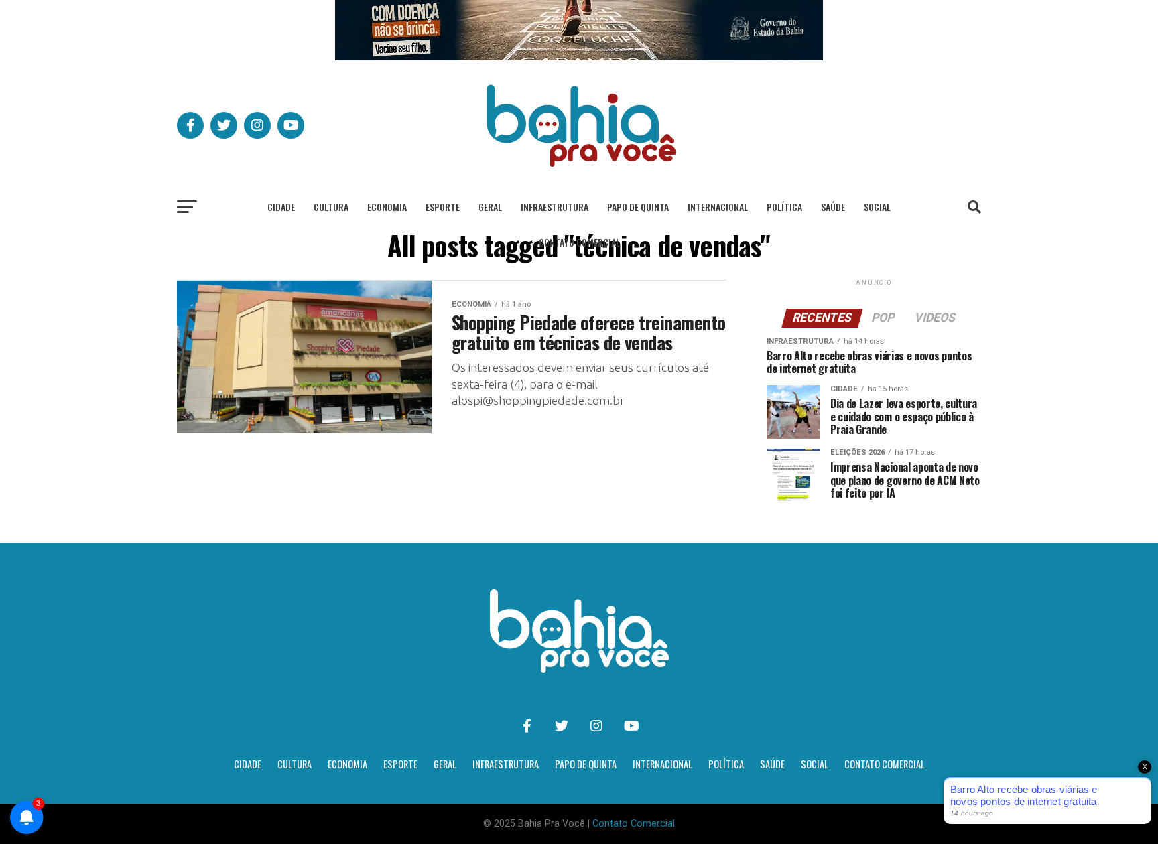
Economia (387, 207)
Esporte (443, 207)
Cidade (281, 207)
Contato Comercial (579, 242)
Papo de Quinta (638, 207)
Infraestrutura (554, 207)
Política (784, 207)
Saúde (833, 207)
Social (877, 207)
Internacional (718, 207)
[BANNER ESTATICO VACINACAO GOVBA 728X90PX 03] (579, 56)
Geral (490, 207)
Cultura (331, 207)
